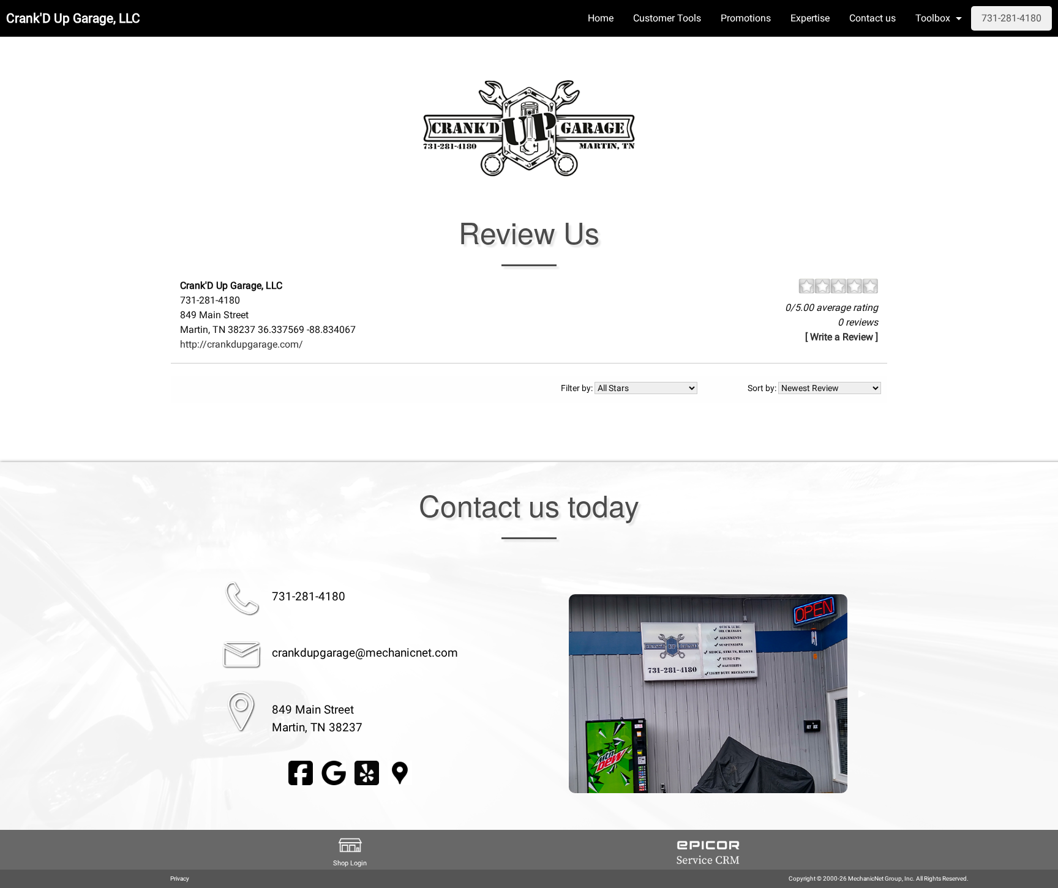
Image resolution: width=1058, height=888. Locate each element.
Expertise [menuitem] (810, 18)
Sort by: (763, 388)
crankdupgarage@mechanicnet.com (365, 653)
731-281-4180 (308, 596)
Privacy (179, 878)
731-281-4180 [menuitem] (1011, 18)
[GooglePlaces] (400, 772)
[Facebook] (300, 772)
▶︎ (862, 693)
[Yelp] (366, 772)
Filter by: (578, 388)
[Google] (333, 772)
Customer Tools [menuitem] (667, 18)
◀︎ (554, 693)
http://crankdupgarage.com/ (241, 344)
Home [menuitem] (600, 18)
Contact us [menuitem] (872, 18)
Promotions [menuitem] (746, 18)
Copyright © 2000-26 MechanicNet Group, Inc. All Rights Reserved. (879, 878)
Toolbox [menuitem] (932, 18)
